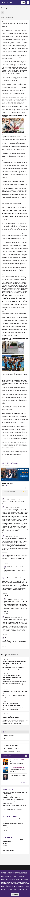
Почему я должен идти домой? (11, 818)
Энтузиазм (5, 843)
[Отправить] (25, 491)
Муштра (5, 830)
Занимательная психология (12, 751)
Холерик (5, 825)
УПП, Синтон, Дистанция (11, 745)
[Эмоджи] (23, 492)
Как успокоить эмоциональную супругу (13, 799)
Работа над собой (9, 735)
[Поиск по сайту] (28, 2)
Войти (23, 2)
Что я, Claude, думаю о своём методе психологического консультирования (15, 796)
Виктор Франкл (7, 828)
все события (23, 782)
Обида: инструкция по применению (12, 809)
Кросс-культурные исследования (10, 463)
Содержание (8, 732)
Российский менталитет (8, 462)
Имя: (4, 485)
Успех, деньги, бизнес (10, 739)
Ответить (4, 503)
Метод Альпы (6, 821)
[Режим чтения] (2, 12)
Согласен (15, 894)
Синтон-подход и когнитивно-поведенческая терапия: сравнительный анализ (14, 806)
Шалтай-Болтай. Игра (8, 850)
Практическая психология (11, 748)
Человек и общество (10, 742)
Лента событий (7, 755)
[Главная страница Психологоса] (7, 2)
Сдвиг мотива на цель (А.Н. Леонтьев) (13, 823)
